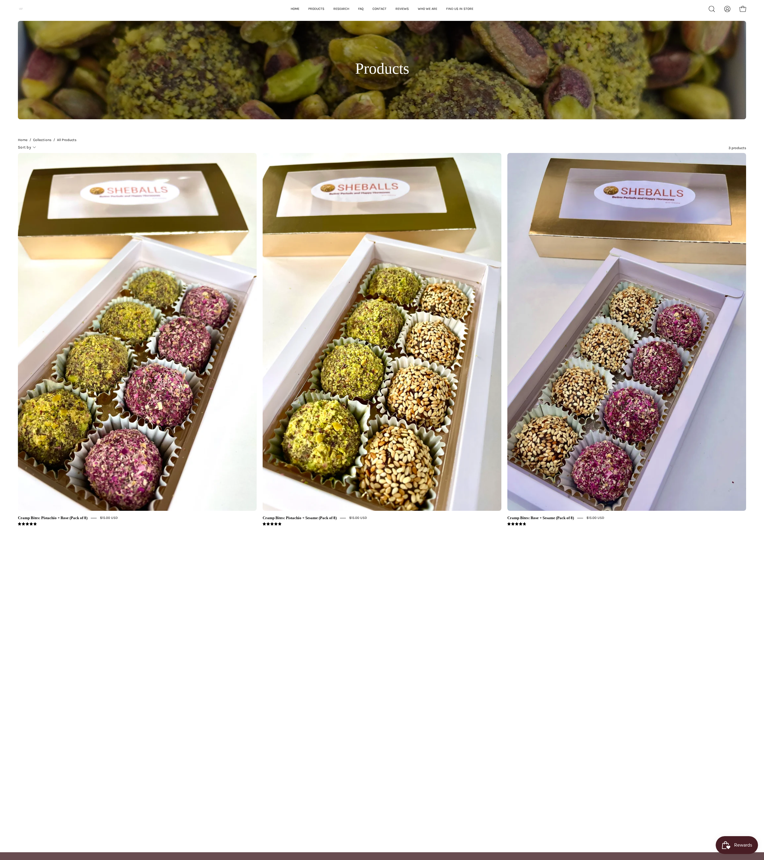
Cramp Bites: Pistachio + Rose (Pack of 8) (52, 518)
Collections (42, 140)
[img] (27, 524)
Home (22, 140)
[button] (712, 9)
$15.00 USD (109, 518)
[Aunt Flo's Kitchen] (43, 9)
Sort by (24, 147)
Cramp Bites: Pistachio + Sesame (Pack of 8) (300, 518)
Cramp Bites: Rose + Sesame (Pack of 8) (540, 518)
